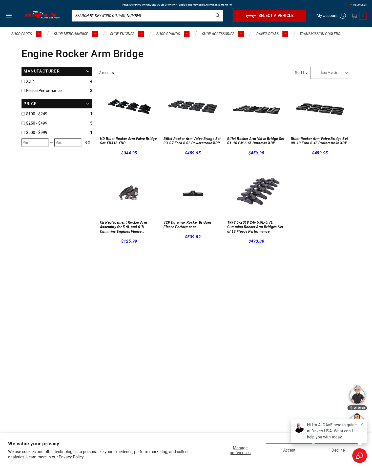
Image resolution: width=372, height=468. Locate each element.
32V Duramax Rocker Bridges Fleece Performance (187, 224)
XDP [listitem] (30, 81)
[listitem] (57, 114)
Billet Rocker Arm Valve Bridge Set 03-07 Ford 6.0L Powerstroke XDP (192, 141)
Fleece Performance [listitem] (43, 90)
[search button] (217, 15)
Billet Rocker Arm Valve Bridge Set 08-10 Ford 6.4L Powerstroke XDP (319, 141)
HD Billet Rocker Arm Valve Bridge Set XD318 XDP (128, 141)
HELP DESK (360, 4)
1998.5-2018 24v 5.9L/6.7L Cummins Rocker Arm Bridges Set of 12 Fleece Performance (255, 226)
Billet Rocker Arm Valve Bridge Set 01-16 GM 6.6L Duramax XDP (256, 141)
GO (87, 142)
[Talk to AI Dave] (357, 394)
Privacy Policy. (72, 457)
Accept (289, 450)
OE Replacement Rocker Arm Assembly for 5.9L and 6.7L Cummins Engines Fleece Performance (123, 227)
